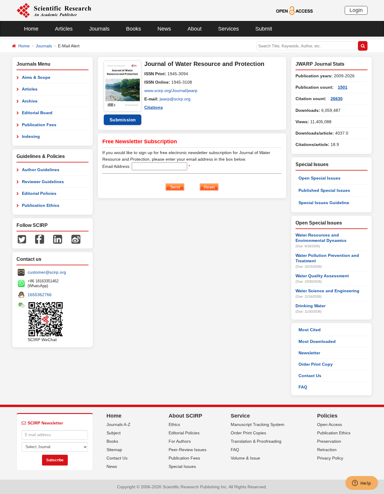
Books (133, 29)
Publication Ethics (40, 205)
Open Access (329, 424)
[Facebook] (39, 239)
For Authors (180, 441)
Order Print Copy (315, 364)
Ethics (174, 424)
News (164, 29)
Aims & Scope (36, 77)
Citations (153, 107)
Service (240, 416)
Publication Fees (39, 124)
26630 (337, 98)
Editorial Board (37, 112)
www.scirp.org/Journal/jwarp (170, 90)
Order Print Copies (248, 432)
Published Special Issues (324, 190)
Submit (263, 29)
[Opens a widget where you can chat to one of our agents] (361, 483)
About (195, 29)
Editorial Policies (39, 193)
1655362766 (40, 294)
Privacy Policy (330, 458)
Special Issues (182, 466)
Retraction (327, 449)
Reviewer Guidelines (43, 181)
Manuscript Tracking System (257, 424)
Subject (113, 432)
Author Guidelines (40, 169)
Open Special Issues (319, 178)
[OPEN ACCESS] (294, 10)
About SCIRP (185, 416)
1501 (342, 87)
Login (356, 10)
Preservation (329, 441)
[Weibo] (75, 239)
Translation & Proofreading (256, 441)
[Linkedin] (57, 239)
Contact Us (309, 375)
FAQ (302, 387)
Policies (327, 416)
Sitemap (114, 449)
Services (228, 29)
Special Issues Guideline (323, 202)
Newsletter (309, 352)
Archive (30, 101)
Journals (99, 29)
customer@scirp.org (47, 272)
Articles (64, 29)
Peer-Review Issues (187, 449)
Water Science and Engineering (327, 290)
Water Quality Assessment (322, 275)
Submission (123, 119)
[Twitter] (22, 239)
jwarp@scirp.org (175, 99)
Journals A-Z (118, 424)
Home (31, 29)
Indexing (31, 136)
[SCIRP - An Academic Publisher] (53, 10)
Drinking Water (311, 305)
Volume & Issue (245, 458)
